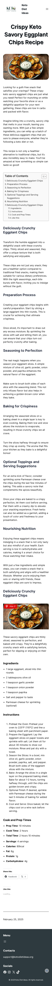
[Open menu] (47, 9)
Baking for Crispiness (18, 191)
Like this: (16, 218)
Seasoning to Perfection (19, 187)
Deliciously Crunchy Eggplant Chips (25, 180)
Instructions (17, 211)
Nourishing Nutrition (17, 201)
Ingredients (16, 208)
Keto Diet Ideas (25, 9)
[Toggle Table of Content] (42, 176)
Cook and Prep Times (21, 214)
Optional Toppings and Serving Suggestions (22, 196)
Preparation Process (17, 184)
